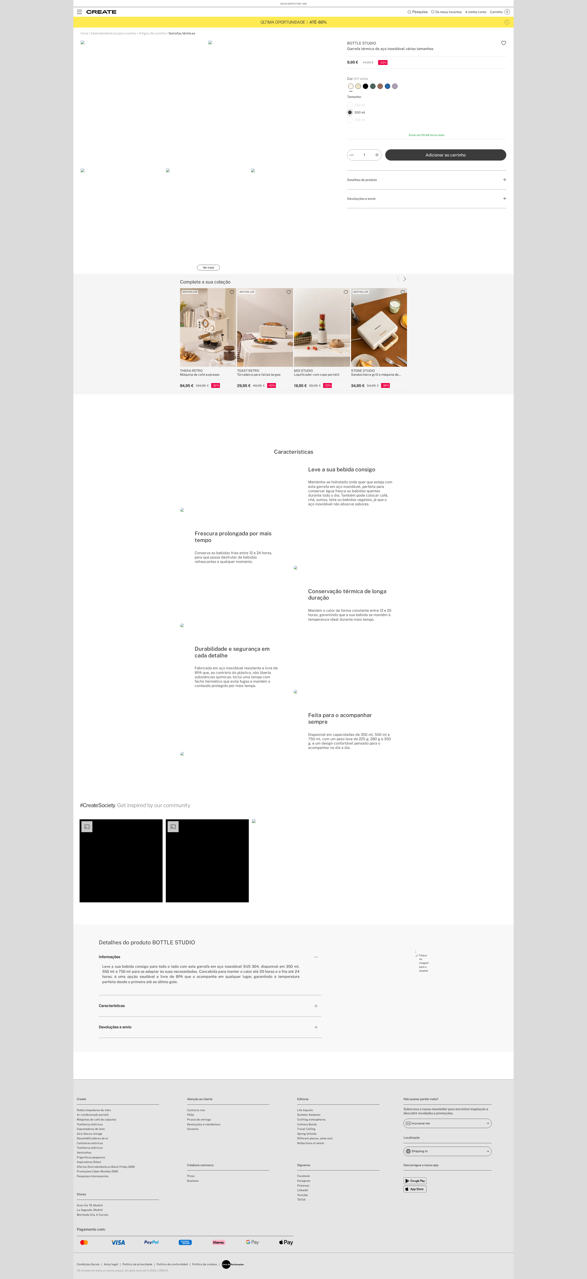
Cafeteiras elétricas (90, 1143)
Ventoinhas (84, 1152)
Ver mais (208, 267)
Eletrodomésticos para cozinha (113, 33)
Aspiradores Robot (89, 1162)
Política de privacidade (137, 1264)
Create (81, 1099)
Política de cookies (204, 1264)
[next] (404, 279)
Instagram (303, 1180)
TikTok (301, 1199)
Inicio (84, 33)
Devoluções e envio (115, 1027)
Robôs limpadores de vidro (94, 1110)
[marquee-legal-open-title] (507, 22)
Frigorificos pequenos (91, 1157)
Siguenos (303, 1165)
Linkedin (302, 1190)
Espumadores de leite (91, 1129)
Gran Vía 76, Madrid (89, 1205)
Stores (81, 1194)
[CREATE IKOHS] (101, 12)
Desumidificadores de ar (92, 1138)
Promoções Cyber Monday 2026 (97, 1171)
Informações (109, 957)
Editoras (303, 1099)
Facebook (303, 1176)
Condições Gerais (88, 1264)
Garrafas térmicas (182, 33)
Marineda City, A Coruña (92, 1214)
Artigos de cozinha (152, 33)
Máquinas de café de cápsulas (96, 1119)
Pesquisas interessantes (92, 1176)
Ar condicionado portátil (93, 1114)
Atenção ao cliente (199, 1099)
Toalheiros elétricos (90, 1124)
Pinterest (303, 1185)
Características (112, 1006)
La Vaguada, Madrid (89, 1210)
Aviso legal (111, 1264)
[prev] (398, 279)
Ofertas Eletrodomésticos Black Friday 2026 (106, 1166)
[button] (121, 860)
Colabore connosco (200, 1165)
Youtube (302, 1195)
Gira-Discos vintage (89, 1133)
